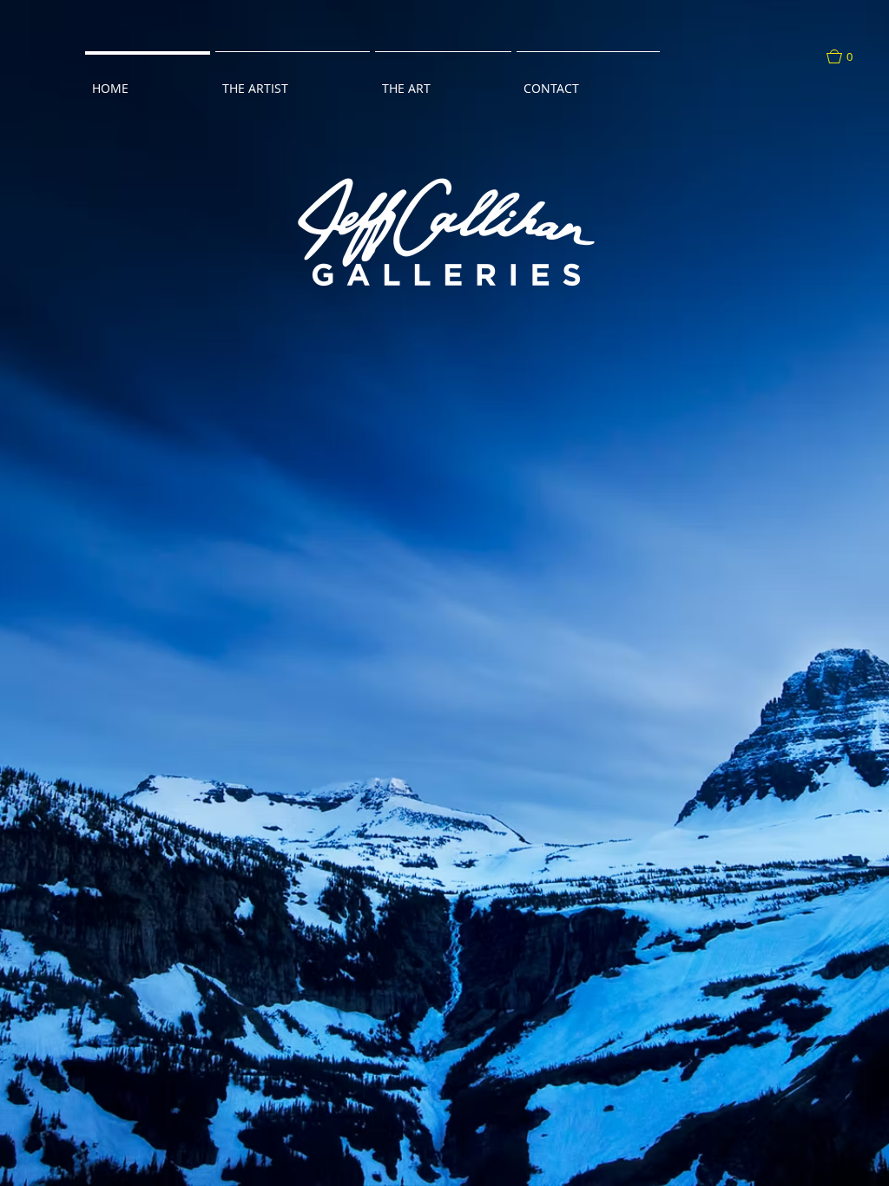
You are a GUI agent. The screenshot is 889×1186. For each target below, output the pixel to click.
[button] (848, 56)
